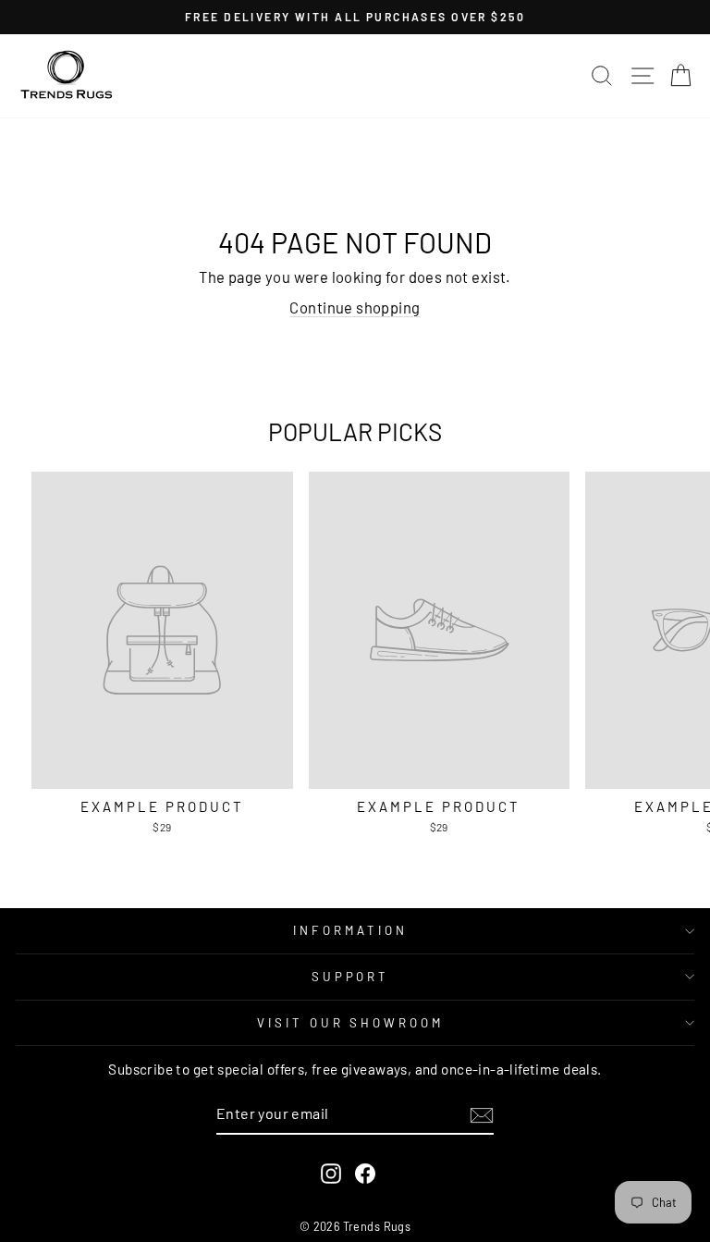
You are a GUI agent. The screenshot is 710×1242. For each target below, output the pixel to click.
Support (351, 976)
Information (350, 930)
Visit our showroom (351, 1022)
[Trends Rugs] (66, 75)
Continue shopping (354, 307)
